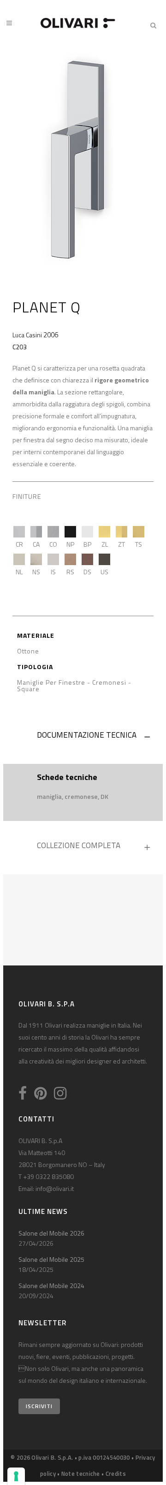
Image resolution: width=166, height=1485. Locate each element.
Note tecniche (80, 1473)
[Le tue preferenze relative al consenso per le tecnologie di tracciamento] (16, 1476)
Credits (116, 1473)
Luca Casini (27, 335)
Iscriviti (39, 1406)
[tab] (83, 737)
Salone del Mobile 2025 (51, 1259)
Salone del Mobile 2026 (51, 1233)
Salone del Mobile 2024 (51, 1285)
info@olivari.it (55, 1188)
